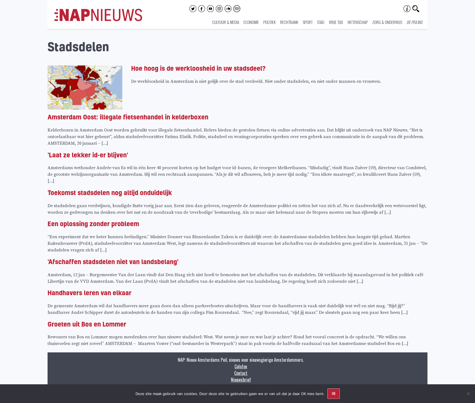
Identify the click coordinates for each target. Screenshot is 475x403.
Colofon (240, 366)
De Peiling (414, 22)
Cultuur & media (225, 22)
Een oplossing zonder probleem (93, 223)
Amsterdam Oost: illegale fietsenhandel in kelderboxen (128, 117)
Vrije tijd (336, 22)
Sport (308, 22)
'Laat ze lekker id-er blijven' (88, 154)
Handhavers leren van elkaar (89, 292)
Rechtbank (289, 22)
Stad (320, 22)
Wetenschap (357, 22)
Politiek (269, 22)
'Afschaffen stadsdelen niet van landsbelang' (113, 261)
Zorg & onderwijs (387, 22)
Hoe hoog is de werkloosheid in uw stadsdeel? (198, 68)
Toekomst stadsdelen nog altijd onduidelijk (110, 192)
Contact (240, 373)
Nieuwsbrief (241, 379)
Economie (251, 22)
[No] (468, 393)
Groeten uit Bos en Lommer (87, 324)
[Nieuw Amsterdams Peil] (98, 20)
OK (333, 393)
